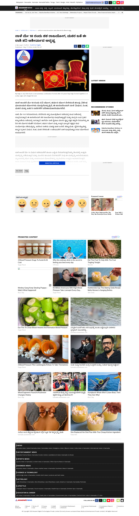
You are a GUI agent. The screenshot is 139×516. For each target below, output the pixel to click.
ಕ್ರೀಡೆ (91, 8)
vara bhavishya (50, 482)
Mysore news (69, 448)
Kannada (35, 2)
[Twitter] (110, 2)
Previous (119, 12)
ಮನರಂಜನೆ (58, 8)
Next (122, 12)
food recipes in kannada (42, 488)
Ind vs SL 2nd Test (31, 12)
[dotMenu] (111, 8)
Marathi (72, 2)
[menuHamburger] (119, 8)
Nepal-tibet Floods (90, 12)
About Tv (28, 506)
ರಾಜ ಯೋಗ (19, 171)
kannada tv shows (68, 455)
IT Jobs (100, 495)
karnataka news (47, 448)
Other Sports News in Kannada (60, 461)
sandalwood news (55, 455)
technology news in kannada (25, 475)
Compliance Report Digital (106, 506)
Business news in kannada (24, 468)
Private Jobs (35, 495)
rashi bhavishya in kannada (25, 482)
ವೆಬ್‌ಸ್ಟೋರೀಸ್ (75, 8)
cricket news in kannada (41, 461)
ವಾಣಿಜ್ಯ (105, 8)
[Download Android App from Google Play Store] (118, 500)
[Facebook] (106, 2)
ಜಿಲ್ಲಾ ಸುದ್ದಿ (85, 8)
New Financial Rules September (108, 12)
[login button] (116, 8)
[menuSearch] (123, 8)
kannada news (21, 448)
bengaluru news (58, 448)
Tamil (58, 2)
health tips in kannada (59, 488)
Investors (121, 506)
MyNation (79, 2)
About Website (18, 506)
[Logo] (24, 8)
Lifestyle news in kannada (24, 488)
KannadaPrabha (44, 2)
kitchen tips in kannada (74, 488)
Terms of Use (36, 506)
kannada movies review (40, 455)
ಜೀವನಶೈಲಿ (98, 8)
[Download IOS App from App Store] (122, 500)
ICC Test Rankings (62, 12)
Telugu (52, 2)
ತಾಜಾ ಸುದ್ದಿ (39, 8)
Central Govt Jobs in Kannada (86, 495)
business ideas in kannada (64, 468)
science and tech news (56, 475)
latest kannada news (34, 448)
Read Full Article (52, 163)
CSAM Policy (54, 506)
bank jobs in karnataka (47, 495)
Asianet (23, 500)
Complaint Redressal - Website (68, 506)
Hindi (67, 2)
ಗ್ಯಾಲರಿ (50, 8)
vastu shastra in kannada (64, 482)
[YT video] (118, 2)
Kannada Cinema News (23, 455)
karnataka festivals (79, 482)
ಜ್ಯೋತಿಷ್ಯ (66, 8)
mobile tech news (42, 475)
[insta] (122, 2)
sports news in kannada (24, 461)
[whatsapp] (114, 2)
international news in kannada (100, 448)
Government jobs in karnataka (66, 495)
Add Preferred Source (93, 2)
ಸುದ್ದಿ (45, 8)
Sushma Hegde (35, 45)
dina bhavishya (39, 482)
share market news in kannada (45, 468)
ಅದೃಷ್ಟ (26, 171)
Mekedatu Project (76, 12)
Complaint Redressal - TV (89, 506)
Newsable (27, 2)
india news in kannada (82, 448)
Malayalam (19, 2)
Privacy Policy (44, 506)
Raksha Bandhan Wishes (47, 12)
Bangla (62, 2)
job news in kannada (23, 495)
